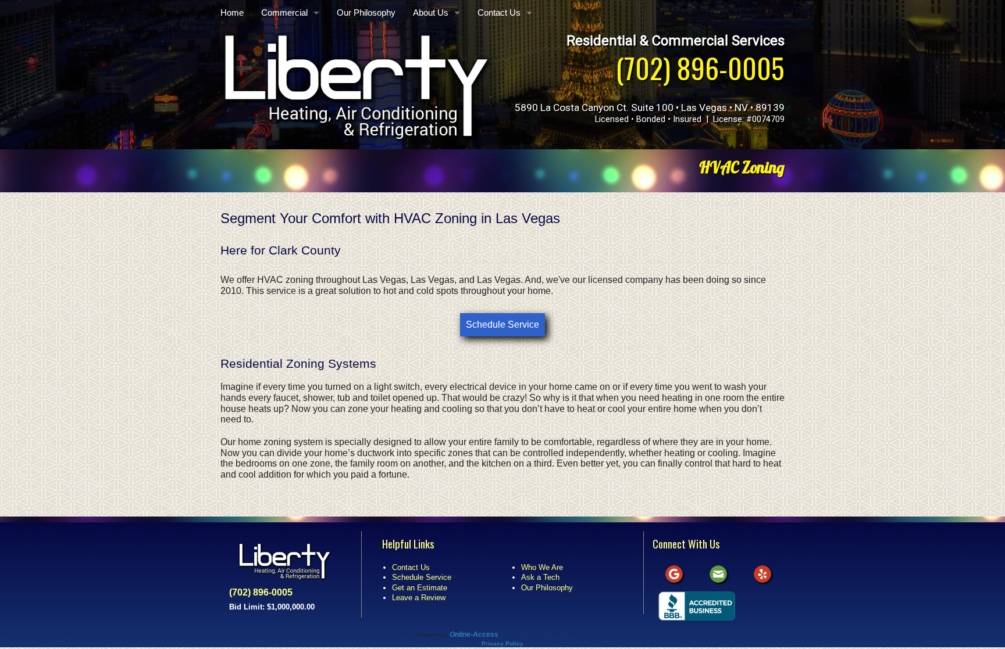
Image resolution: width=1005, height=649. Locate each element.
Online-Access (474, 634)
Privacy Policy (502, 643)
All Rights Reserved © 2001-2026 (544, 635)
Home (232, 12)
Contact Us (499, 12)
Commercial (284, 12)
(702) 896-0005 (700, 67)
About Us (430, 12)
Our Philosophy (366, 12)
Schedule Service (502, 324)
